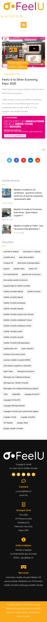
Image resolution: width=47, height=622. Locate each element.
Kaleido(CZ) (23, 522)
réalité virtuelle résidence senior (17, 326)
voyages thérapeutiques (14, 405)
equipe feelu (19, 268)
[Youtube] (23, 474)
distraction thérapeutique (28, 263)
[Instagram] (33, 474)
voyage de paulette (17, 63)
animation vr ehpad (31, 251)
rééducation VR (10, 348)
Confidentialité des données (23, 553)
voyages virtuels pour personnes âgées (21, 411)
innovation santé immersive (16, 280)
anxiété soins (9, 257)
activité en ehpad (11, 251)
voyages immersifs (12, 400)
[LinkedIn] (30, 160)
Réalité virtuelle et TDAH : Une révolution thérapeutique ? (28, 227)
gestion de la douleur (31, 274)
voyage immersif (31, 394)
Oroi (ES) (23, 514)
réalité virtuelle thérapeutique (17, 343)
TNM (6, 394)
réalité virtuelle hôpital (13, 308)
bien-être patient (26, 257)
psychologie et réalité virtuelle (17, 286)
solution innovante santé (14, 354)
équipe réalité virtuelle (13, 428)
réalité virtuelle (33, 291)
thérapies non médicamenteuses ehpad (21, 388)
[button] (24, 25)
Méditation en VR (26, 581)
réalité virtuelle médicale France (18, 320)
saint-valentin (27, 348)
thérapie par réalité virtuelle (16, 383)
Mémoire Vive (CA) (23, 526)
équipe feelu (22, 423)
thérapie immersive (25, 371)
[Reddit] (37, 160)
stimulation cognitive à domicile (17, 366)
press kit (23, 495)
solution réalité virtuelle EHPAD (17, 360)
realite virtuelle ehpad (13, 291)
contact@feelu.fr (23, 491)
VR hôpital (8, 423)
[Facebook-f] (18, 474)
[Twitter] (9, 160)
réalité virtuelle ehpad (13, 297)
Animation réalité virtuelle (18, 577)
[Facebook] (16, 160)
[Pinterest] (23, 160)
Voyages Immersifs (17, 67)
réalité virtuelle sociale (13, 337)
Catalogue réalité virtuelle (31, 585)
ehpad (6, 268)
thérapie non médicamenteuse (17, 377)
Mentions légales (23, 550)
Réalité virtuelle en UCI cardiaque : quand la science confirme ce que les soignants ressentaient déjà (28, 194)
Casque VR (8, 263)
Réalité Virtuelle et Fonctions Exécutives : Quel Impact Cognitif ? (28, 212)
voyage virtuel (10, 417)
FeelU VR (33, 268)
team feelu (8, 371)
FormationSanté (11, 274)
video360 (16, 394)
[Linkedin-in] (28, 474)
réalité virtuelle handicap (14, 303)
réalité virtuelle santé (13, 331)
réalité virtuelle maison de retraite (18, 314)
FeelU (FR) (23, 530)
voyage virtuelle (28, 417)
